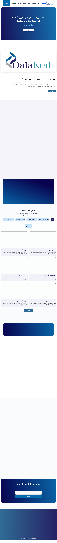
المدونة (24, 3)
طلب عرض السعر (7, 3)
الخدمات (34, 3)
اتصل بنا (19, 3)
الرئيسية (44, 3)
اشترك (28, 496)
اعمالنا (29, 3)
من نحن (38, 3)
